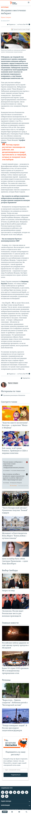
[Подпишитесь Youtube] (14, 792)
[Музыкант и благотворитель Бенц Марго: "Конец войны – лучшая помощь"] (15, 523)
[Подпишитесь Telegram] (18, 792)
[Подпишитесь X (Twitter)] (10, 792)
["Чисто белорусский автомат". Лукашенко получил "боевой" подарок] (15, 498)
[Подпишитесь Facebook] (6, 792)
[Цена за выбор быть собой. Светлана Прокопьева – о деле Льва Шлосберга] (15, 549)
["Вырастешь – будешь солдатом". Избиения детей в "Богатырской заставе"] (15, 690)
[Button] (11, 24)
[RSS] (26, 792)
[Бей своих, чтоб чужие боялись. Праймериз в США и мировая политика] (15, 438)
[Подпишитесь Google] (2, 792)
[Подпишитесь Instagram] (22, 792)
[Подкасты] (2, 796)
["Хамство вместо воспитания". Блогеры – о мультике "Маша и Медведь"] (15, 413)
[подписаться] (6, 796)
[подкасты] (12, 812)
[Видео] (19, 812)
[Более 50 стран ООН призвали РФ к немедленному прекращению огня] (15, 658)
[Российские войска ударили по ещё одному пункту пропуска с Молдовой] (15, 633)
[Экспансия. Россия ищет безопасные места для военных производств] (15, 601)
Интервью (5, 7)
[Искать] (26, 812)
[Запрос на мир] (15, 581)
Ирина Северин (6, 17)
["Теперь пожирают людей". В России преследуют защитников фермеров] (15, 716)
